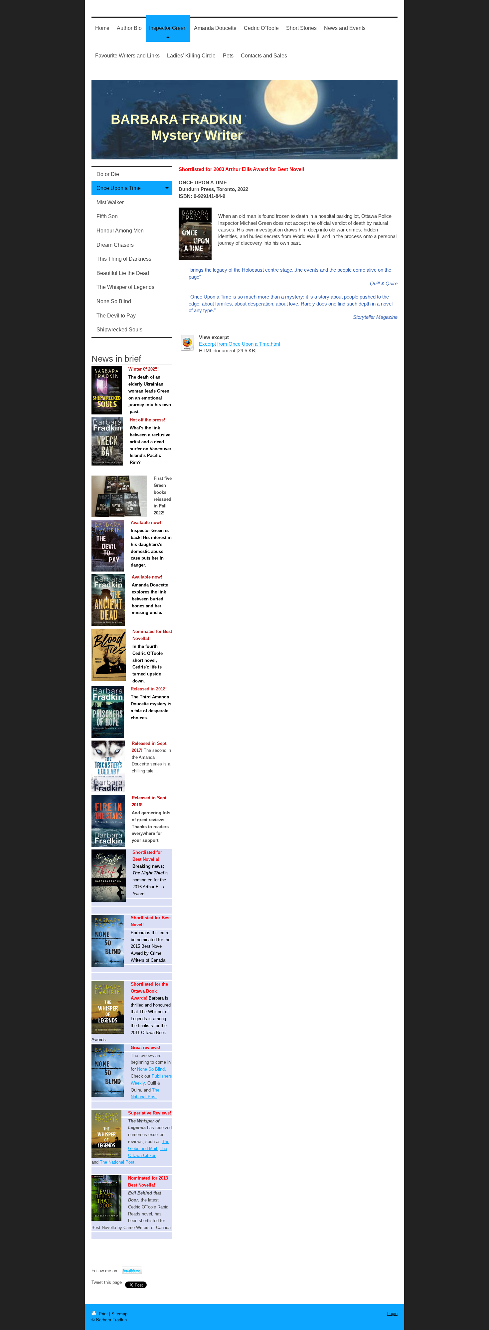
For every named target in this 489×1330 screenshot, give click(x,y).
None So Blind (151, 1069)
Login (392, 1313)
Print (103, 1313)
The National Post (117, 1162)
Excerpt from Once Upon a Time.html (239, 344)
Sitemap (119, 1313)
